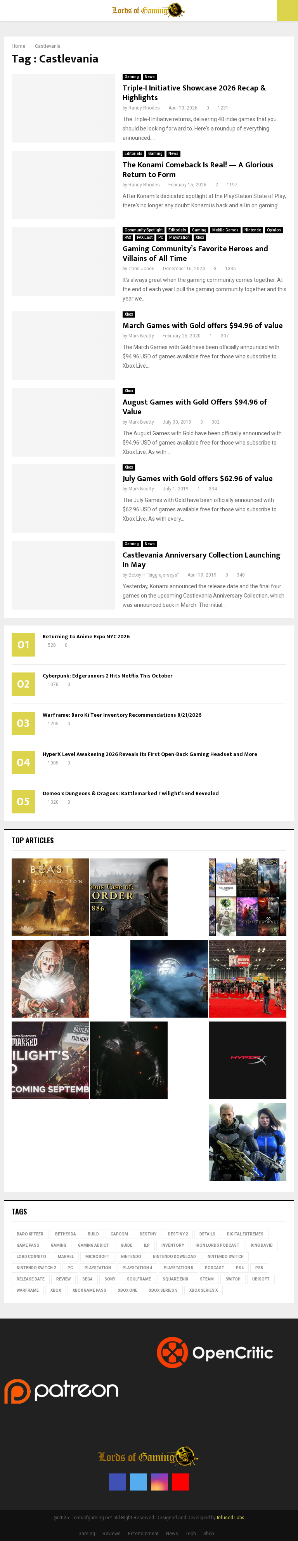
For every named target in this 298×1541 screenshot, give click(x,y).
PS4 (240, 1268)
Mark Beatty (141, 336)
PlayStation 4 (137, 1268)
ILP (147, 1245)
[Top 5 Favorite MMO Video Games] (247, 898)
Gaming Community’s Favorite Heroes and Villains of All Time (195, 253)
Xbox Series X (203, 1290)
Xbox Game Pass (89, 1290)
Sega (87, 1279)
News (150, 77)
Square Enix (175, 1279)
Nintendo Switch (226, 1256)
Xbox (200, 237)
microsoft (97, 1256)
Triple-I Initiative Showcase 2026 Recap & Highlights (194, 93)
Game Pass (28, 1245)
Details (207, 1234)
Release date (31, 1279)
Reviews (111, 1533)
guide (126, 1245)
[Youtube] (180, 1482)
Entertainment (143, 1533)
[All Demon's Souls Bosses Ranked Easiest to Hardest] (50, 980)
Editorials (133, 153)
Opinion (274, 230)
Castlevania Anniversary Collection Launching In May (202, 560)
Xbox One (127, 1290)
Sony (109, 1279)
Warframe (28, 1290)
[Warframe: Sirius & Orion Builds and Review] (169, 980)
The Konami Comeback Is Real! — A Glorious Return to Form (198, 169)
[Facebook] (117, 1482)
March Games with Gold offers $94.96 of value (203, 325)
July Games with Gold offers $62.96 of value (198, 478)
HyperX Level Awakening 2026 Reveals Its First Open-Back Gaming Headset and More (150, 754)
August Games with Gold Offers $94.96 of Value (195, 407)
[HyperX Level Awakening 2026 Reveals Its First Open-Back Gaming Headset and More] (247, 1061)
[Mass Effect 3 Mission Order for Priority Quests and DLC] (247, 1143)
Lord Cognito (31, 1256)
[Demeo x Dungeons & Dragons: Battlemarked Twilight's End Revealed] (50, 1061)
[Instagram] (159, 1482)
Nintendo (252, 230)
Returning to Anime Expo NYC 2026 (86, 636)
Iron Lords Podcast (217, 1245)
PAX (128, 237)
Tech (190, 1533)
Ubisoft (261, 1279)
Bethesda (65, 1234)
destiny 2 (178, 1234)
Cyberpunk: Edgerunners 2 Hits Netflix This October (108, 675)
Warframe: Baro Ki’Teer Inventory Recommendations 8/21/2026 (122, 715)
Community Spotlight (144, 230)
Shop (208, 1533)
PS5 (259, 1268)
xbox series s (163, 1290)
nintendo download (174, 1256)
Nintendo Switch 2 (36, 1268)
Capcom (119, 1234)
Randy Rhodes (144, 108)
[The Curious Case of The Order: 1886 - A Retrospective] (129, 898)
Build (93, 1234)
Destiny (148, 1234)
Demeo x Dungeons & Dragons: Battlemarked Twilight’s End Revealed (131, 793)
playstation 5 (178, 1268)
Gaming (132, 77)
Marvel (66, 1256)
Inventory (172, 1245)
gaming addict (93, 1245)
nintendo (131, 1256)
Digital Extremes (245, 1234)
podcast (214, 1268)
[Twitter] (138, 1482)
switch (233, 1279)
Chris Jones (141, 268)
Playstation (179, 237)
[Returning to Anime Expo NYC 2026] (247, 980)
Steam (207, 1279)
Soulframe (139, 1279)
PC (160, 237)
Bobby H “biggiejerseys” (153, 575)
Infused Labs (230, 1517)
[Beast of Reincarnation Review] (50, 898)
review (63, 1279)
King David (262, 1245)
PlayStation (98, 1268)
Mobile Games (225, 230)
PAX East (144, 237)
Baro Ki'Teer (30, 1234)
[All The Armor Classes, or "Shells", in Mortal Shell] (129, 1061)
